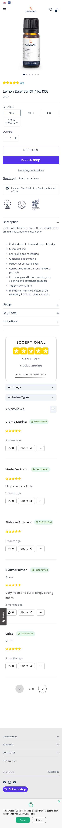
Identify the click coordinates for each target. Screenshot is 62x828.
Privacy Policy (28, 813)
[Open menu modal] (4, 9)
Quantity (8, 131)
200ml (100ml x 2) (12, 122)
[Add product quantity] (6, 138)
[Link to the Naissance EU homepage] (9, 2)
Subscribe (53, 772)
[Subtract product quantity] (15, 138)
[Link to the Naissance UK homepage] (4, 2)
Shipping (8, 178)
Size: (8, 106)
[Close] (59, 801)
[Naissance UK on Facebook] (5, 783)
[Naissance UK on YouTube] (15, 783)
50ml (31, 113)
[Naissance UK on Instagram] (10, 783)
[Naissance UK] (31, 9)
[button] (13, 83)
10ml (11, 113)
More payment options (31, 170)
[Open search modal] (50, 9)
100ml (50, 113)
